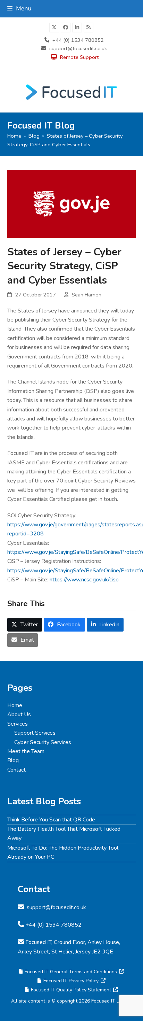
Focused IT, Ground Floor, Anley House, (72, 942)
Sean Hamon (86, 294)
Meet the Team (25, 751)
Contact (16, 770)
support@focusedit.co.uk (78, 48)
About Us (19, 714)
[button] (19, 9)
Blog (13, 760)
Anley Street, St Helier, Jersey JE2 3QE (65, 952)
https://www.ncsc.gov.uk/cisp (84, 579)
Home (14, 705)
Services (17, 724)
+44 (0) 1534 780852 (78, 40)
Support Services (35, 733)
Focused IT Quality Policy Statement (71, 990)
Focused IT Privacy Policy (71, 980)
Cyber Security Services (42, 742)
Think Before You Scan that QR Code (51, 819)
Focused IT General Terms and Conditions (71, 971)
